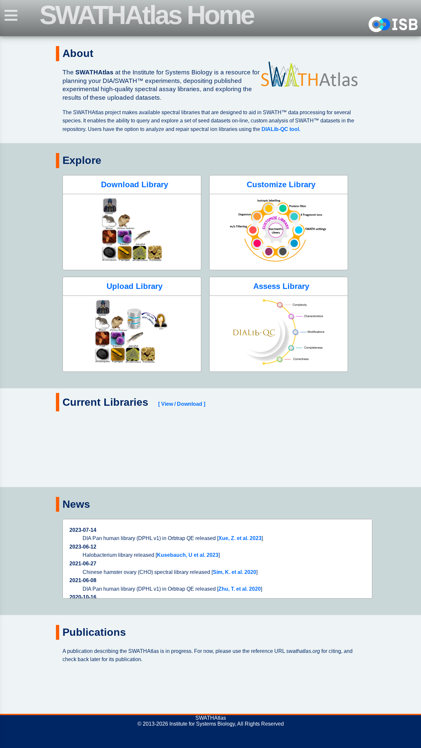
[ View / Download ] (181, 404)
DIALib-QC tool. (280, 129)
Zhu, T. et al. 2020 (239, 589)
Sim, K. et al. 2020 (234, 572)
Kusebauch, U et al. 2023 (187, 555)
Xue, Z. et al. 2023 (239, 538)
